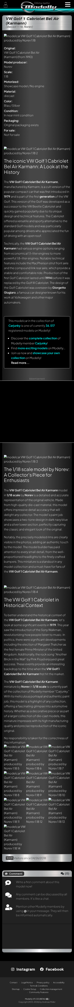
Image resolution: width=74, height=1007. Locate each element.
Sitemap (16, 989)
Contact (13, 982)
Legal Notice (27, 982)
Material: (10, 91)
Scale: (8, 72)
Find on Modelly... (38, 348)
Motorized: (11, 82)
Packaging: (11, 120)
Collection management (51, 989)
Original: (10, 48)
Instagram (25, 969)
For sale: (10, 130)
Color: (8, 101)
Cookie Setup (29, 989)
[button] (67, 4)
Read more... (20, 363)
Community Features (38, 992)
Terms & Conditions (39, 985)
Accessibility (58, 982)
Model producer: (15, 62)
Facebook (54, 969)
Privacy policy (43, 982)
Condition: (11, 111)
